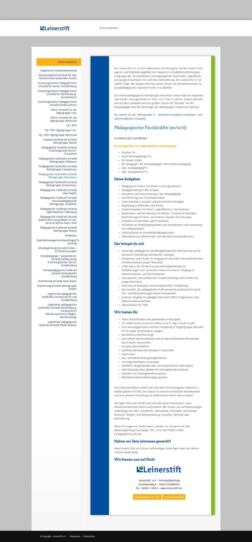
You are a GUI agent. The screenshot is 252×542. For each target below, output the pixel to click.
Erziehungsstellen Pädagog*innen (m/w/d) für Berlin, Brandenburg (57, 85)
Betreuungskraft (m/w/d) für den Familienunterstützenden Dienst (58, 77)
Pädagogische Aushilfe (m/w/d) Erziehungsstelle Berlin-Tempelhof (59, 150)
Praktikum (71, 235)
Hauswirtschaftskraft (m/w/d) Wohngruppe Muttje (60, 141)
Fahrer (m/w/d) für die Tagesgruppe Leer (64, 111)
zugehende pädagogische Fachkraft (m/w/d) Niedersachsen (57, 323)
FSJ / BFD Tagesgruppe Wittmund (58, 135)
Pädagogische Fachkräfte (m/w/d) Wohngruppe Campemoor (58, 168)
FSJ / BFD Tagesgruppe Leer (61, 130)
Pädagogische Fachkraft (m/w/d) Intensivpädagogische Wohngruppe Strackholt (58, 201)
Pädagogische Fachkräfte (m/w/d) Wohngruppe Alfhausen (58, 160)
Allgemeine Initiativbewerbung (58, 70)
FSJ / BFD (71, 125)
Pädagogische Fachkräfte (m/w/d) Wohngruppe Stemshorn (58, 176)
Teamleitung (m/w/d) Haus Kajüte (57, 281)
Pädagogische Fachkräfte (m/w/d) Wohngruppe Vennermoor (58, 184)
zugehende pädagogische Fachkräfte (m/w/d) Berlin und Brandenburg (59, 297)
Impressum (75, 536)
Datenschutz (89, 536)
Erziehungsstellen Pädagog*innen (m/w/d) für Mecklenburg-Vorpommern (57, 94)
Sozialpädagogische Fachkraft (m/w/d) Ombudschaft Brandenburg (60, 273)
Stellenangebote (67, 62)
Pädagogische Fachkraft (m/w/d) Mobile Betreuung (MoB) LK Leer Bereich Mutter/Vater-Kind (57, 220)
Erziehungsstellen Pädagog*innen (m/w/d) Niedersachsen (57, 103)
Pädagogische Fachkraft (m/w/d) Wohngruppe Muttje (58, 229)
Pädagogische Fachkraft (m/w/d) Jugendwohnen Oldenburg (58, 210)
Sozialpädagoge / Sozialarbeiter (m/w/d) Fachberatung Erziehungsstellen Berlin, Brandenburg (58, 261)
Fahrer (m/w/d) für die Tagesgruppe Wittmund (63, 119)
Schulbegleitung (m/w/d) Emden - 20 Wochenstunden (57, 250)
